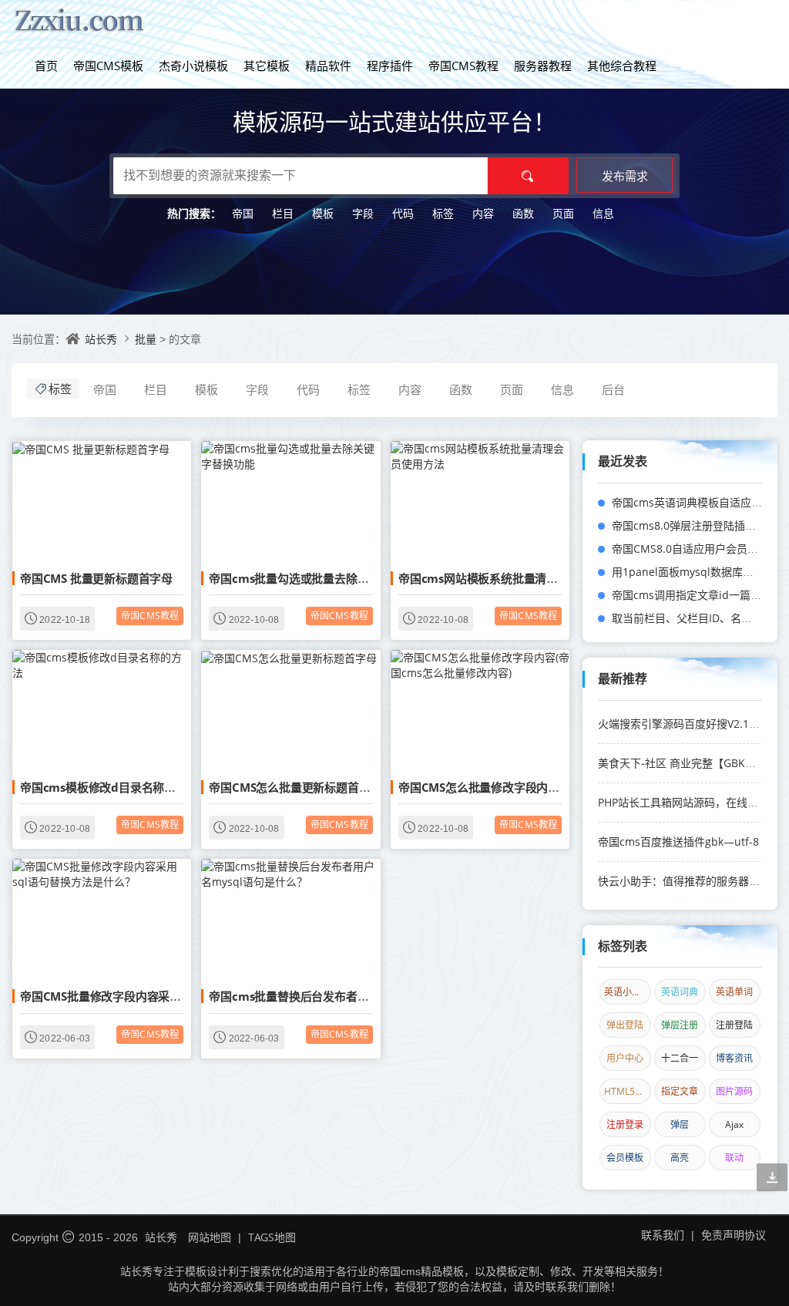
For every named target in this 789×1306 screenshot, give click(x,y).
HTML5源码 (627, 1091)
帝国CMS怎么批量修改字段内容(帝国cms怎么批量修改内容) (550, 787)
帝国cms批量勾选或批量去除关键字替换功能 (323, 578)
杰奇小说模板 (193, 65)
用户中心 (624, 1058)
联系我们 (662, 1234)
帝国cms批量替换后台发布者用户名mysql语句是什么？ (351, 996)
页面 (563, 213)
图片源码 (734, 1091)
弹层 (679, 1124)
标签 (443, 213)
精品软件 (328, 65)
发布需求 (625, 175)
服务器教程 (543, 65)
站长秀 (101, 339)
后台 (613, 389)
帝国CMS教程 (463, 65)
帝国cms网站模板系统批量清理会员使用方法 (512, 578)
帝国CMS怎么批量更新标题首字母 (295, 787)
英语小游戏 (627, 991)
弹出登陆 (624, 1025)
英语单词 (734, 991)
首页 (46, 65)
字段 (363, 213)
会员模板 (624, 1157)
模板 (323, 213)
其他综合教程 (621, 65)
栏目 (283, 213)
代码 (403, 213)
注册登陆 (734, 1025)
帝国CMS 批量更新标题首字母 (96, 578)
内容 (483, 213)
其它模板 (266, 65)
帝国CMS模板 (108, 65)
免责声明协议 (733, 1234)
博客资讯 (734, 1058)
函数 (523, 213)
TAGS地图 (272, 1237)
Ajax (734, 1124)
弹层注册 (679, 1025)
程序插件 (390, 65)
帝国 (242, 213)
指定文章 (679, 1091)
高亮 (679, 1157)
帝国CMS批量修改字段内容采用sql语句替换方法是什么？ (165, 996)
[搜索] (528, 175)
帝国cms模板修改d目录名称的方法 (109, 787)
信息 (603, 213)
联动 (734, 1157)
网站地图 (209, 1237)
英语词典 (679, 991)
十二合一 (679, 1058)
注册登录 (624, 1124)
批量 (147, 339)
